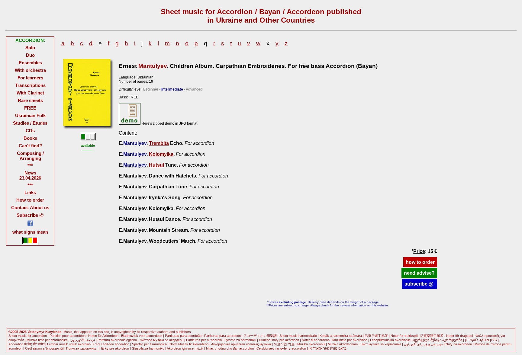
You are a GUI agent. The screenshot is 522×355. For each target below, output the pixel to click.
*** (30, 165)
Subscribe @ (30, 215)
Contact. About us (30, 207)
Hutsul (156, 165)
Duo (30, 55)
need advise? (419, 273)
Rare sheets (30, 100)
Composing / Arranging (30, 156)
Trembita (159, 143)
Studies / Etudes (30, 123)
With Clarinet (30, 92)
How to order (30, 200)
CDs (30, 130)
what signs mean (30, 232)
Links (30, 192)
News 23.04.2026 (30, 175)
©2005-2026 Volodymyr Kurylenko (35, 332)
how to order (420, 262)
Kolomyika (161, 154)
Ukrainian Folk (30, 115)
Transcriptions (30, 85)
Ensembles (30, 62)
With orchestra (30, 70)
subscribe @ (419, 283)
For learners (30, 77)
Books (30, 138)
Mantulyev (152, 66)
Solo (30, 47)
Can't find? (30, 145)
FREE (30, 107)
